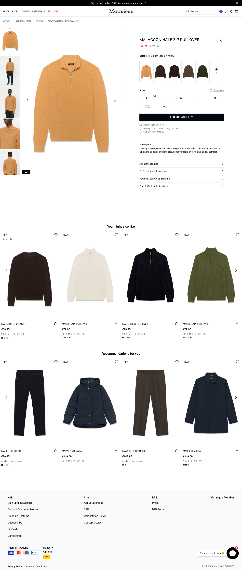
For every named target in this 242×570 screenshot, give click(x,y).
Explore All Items (23, 21)
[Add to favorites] (221, 40)
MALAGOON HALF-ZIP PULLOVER (63, 21)
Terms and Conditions (36, 566)
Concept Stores (93, 522)
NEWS (6, 11)
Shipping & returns (18, 516)
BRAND (25, 11)
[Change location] (221, 11)
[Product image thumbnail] (10, 40)
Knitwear (39, 21)
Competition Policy (95, 516)
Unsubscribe (15, 522)
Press (155, 502)
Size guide (219, 90)
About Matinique (93, 502)
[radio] (164, 98)
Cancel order (15, 535)
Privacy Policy (15, 566)
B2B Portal (158, 509)
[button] (181, 164)
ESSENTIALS (38, 11)
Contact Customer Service (23, 509)
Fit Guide (13, 529)
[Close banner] (236, 3)
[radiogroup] (181, 102)
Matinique (7, 21)
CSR (86, 509)
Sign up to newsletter (20, 502)
